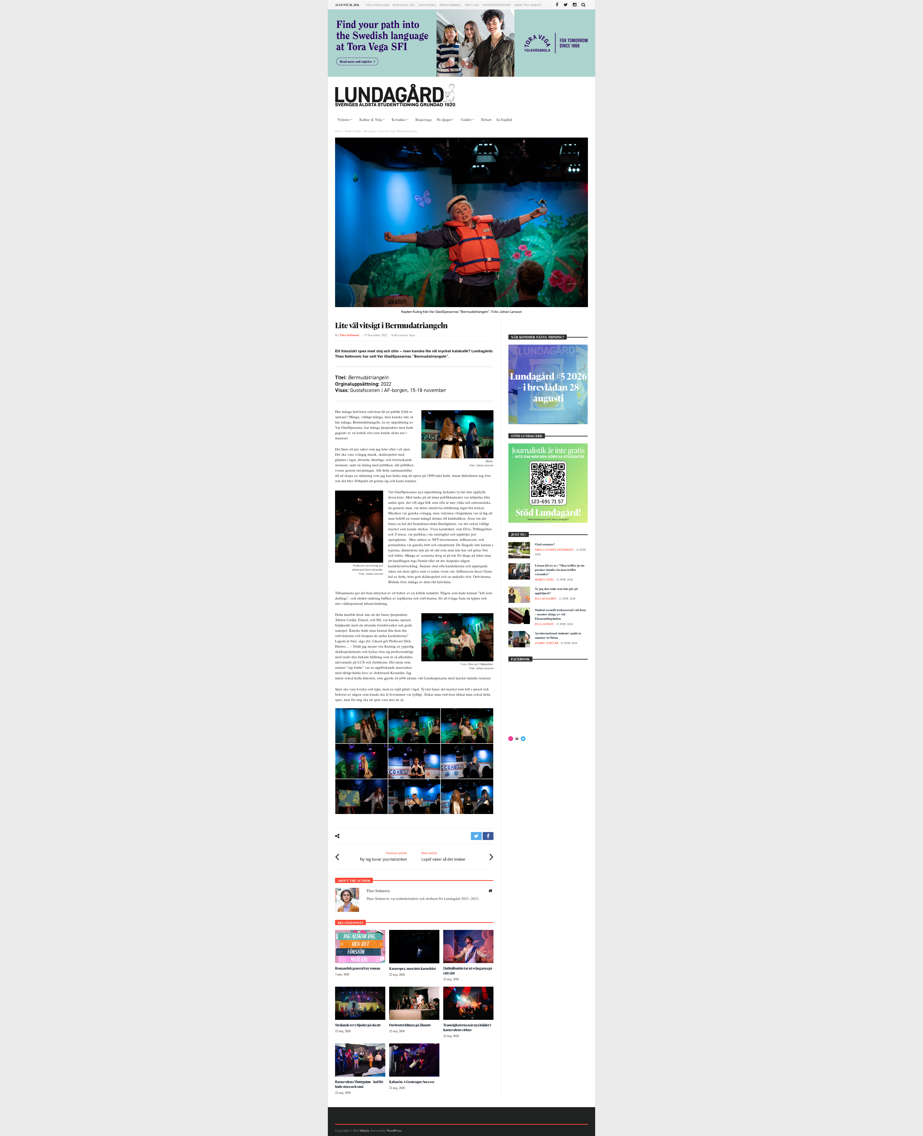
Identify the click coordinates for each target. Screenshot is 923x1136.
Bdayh (364, 1130)
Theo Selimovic (349, 335)
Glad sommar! (545, 544)
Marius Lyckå (545, 579)
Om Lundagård (377, 5)
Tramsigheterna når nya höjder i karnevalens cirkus (467, 1027)
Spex (412, 335)
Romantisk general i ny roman (357, 968)
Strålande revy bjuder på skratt (357, 1025)
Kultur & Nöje (353, 131)
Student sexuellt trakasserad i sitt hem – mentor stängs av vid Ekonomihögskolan (560, 614)
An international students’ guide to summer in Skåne (558, 635)
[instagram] (574, 4)
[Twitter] (565, 4)
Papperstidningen (496, 5)
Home (338, 131)
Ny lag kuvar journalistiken (383, 856)
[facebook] (488, 836)
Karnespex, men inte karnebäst (412, 968)
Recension (369, 131)
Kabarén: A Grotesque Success (411, 1081)
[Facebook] (556, 4)
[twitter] (476, 836)
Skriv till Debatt (527, 5)
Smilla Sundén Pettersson (554, 550)
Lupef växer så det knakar (443, 856)
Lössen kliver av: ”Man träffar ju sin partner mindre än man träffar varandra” (559, 569)
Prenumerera (450, 5)
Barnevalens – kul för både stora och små (359, 1084)
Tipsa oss (472, 5)
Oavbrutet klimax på (409, 1025)
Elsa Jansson (545, 624)
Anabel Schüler (547, 643)
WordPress (394, 1130)
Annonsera (427, 5)
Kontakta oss (404, 5)
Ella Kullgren (546, 598)
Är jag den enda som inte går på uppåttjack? (556, 590)
